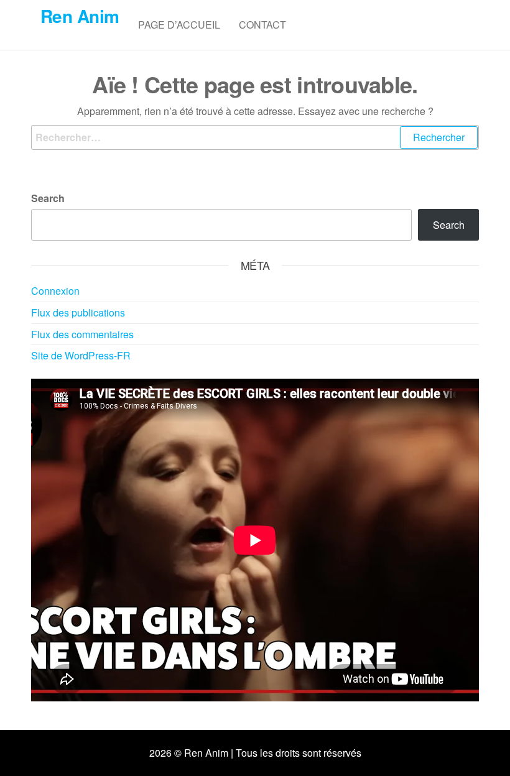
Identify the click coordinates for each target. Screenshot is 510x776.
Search (48, 198)
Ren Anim (79, 16)
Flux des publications (78, 312)
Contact (262, 24)
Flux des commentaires (82, 334)
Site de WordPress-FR (81, 355)
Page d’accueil (179, 24)
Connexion (55, 291)
